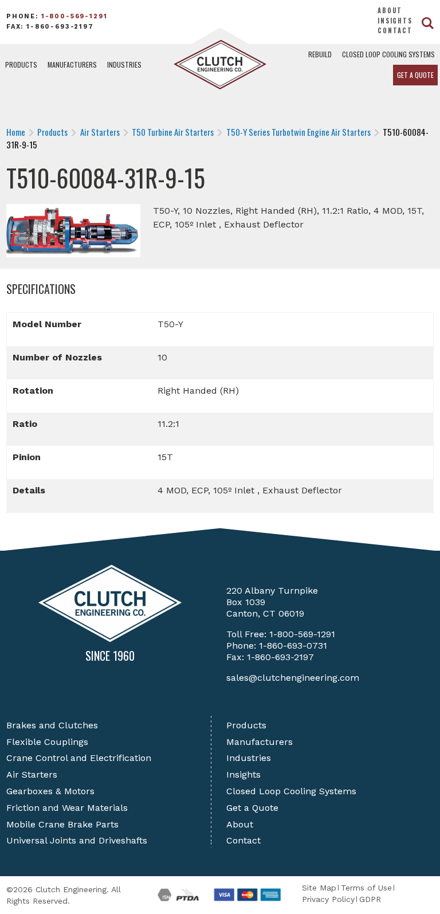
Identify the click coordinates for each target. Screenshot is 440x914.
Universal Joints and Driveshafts (76, 840)
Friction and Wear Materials (67, 807)
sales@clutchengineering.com (292, 677)
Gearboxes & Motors (50, 791)
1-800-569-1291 (74, 16)
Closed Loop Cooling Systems (388, 54)
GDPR (370, 899)
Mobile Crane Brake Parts (62, 824)
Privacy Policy (328, 899)
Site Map (319, 887)
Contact (395, 30)
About (390, 10)
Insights (395, 20)
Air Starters (31, 774)
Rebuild (320, 54)
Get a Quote (415, 75)
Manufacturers (72, 64)
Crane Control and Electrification (78, 757)
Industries (124, 64)
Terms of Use (366, 887)
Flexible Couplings (47, 741)
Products (21, 64)
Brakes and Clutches (52, 725)
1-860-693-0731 (293, 645)
